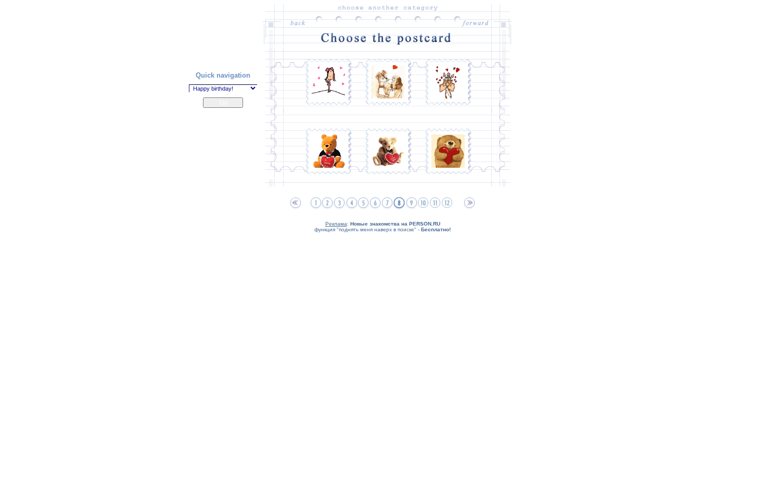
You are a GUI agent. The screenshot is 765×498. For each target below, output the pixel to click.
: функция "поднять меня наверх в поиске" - (382, 226)
